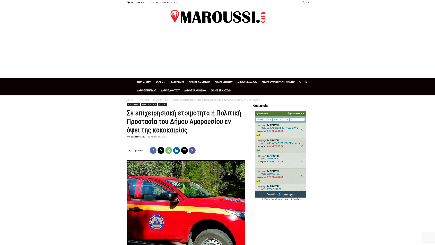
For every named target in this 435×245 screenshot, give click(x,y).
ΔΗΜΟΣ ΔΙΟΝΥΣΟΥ (170, 90)
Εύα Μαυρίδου (138, 136)
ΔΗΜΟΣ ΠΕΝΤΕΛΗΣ (146, 90)
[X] (300, 82)
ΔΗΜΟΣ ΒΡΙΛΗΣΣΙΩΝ (221, 90)
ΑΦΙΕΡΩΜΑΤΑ (177, 82)
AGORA (159, 82)
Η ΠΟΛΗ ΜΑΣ (144, 82)
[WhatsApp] (168, 150)
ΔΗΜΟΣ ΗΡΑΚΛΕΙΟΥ (247, 82)
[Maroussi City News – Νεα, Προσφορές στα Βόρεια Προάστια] (217, 16)
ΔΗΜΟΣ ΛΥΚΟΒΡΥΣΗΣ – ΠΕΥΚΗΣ (278, 82)
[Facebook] (288, 82)
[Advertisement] (217, 53)
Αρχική (130, 99)
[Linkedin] (176, 150)
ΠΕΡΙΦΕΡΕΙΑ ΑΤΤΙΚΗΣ (199, 82)
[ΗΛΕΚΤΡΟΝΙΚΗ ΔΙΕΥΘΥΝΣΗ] (184, 150)
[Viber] (192, 150)
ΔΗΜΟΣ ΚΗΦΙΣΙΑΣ (224, 82)
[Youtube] (305, 82)
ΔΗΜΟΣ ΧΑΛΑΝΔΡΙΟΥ (195, 90)
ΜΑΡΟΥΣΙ (162, 104)
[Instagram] (294, 82)
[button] (304, 2)
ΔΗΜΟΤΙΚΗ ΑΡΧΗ (161, 99)
